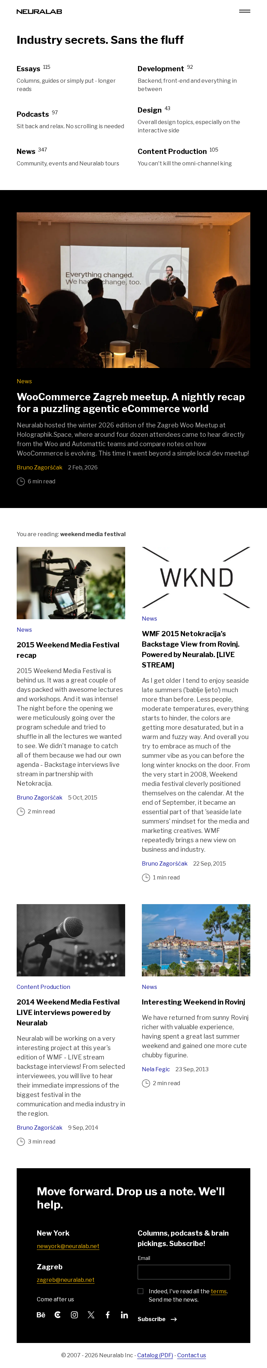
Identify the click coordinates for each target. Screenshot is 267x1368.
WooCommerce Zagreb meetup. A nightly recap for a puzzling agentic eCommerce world (131, 403)
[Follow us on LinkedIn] (124, 1314)
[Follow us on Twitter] (91, 1314)
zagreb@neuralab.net (66, 1280)
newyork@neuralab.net (68, 1246)
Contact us (191, 1355)
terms (219, 1291)
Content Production (43, 987)
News (24, 381)
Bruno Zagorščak (40, 467)
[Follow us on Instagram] (74, 1314)
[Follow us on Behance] (41, 1314)
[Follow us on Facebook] (108, 1314)
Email (144, 1258)
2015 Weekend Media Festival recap (68, 650)
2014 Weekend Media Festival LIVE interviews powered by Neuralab (68, 1012)
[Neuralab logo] (39, 11)
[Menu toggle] (244, 11)
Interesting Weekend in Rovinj (193, 1002)
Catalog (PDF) (155, 1355)
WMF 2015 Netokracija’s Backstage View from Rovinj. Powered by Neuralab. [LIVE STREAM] (191, 649)
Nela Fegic (156, 1069)
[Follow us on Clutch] (58, 1314)
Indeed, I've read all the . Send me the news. (188, 1295)
